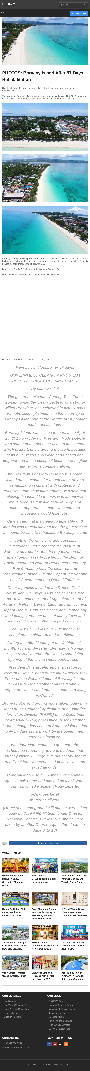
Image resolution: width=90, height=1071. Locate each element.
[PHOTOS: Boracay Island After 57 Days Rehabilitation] (15, 865)
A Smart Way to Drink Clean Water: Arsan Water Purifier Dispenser (74, 912)
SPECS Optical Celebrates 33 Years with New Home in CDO (45, 945)
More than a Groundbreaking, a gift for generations (44, 878)
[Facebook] (49, 1044)
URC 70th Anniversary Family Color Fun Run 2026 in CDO (72, 945)
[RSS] (66, 1044)
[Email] (60, 1044)
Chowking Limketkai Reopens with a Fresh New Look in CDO (43, 976)
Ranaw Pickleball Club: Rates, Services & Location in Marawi (14, 912)
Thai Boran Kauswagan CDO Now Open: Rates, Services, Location (14, 945)
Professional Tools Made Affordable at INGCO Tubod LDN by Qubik (74, 878)
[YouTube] (55, 1044)
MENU (5, 12)
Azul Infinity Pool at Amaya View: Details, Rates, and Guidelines (73, 976)
